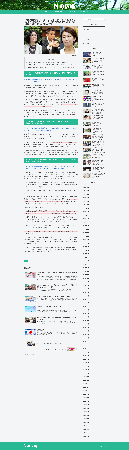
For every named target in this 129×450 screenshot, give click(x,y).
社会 (26, 260)
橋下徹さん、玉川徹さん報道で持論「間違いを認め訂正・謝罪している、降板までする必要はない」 (52, 64)
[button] (104, 19)
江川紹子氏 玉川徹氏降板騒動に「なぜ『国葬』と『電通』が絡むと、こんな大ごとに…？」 (50, 62)
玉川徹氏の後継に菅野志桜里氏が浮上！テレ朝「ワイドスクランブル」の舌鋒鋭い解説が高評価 (51, 67)
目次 (49, 59)
